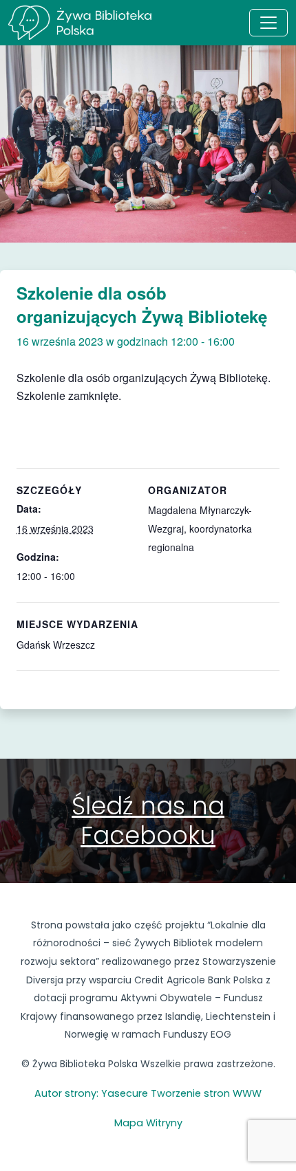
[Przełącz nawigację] (268, 22)
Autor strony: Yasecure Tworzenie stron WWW (148, 1093)
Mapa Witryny (148, 1123)
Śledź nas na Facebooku (148, 820)
